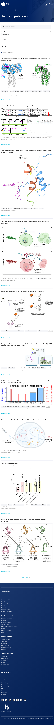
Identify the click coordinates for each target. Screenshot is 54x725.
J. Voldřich (15, 504)
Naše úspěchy (4, 658)
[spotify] (21, 700)
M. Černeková (16, 406)
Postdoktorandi (5, 645)
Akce (2, 675)
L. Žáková (40, 91)
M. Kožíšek (43, 367)
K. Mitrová (27, 91)
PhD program (4, 643)
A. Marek (3, 330)
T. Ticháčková (33, 91)
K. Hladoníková (16, 208)
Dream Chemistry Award (7, 681)
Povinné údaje (4, 607)
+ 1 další (49, 137)
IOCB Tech (3, 660)
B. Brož (8, 330)
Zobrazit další (24, 577)
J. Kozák (34, 367)
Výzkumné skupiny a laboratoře (8, 618)
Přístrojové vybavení (6, 622)
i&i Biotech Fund (5, 664)
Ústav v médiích (5, 603)
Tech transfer (4, 656)
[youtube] (17, 700)
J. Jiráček (38, 137)
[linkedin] (10, 700)
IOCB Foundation (5, 668)
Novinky (3, 677)
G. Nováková (21, 330)
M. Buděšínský (43, 504)
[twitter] (6, 700)
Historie (3, 598)
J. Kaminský (35, 208)
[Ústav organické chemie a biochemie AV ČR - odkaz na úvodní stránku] (5, 4)
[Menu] (52, 4)
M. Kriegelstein (14, 330)
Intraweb (3, 690)
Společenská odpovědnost (7, 605)
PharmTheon (4, 666)
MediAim (3, 628)
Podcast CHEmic (5, 684)
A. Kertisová (16, 91)
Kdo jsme (3, 594)
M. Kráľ (38, 367)
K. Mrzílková (4, 208)
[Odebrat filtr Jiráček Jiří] (8, 34)
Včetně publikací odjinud (8, 52)
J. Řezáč (27, 406)
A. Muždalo (9, 406)
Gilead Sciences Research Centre (9, 626)
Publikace (3, 620)
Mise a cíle (3, 596)
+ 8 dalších (4, 506)
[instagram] (14, 700)
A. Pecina (22, 406)
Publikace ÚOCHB (7, 50)
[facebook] (2, 700)
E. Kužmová (21, 504)
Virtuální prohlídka (5, 609)
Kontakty (3, 694)
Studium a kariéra (5, 639)
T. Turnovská (4, 564)
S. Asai (48, 504)
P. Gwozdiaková (35, 504)
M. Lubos (22, 91)
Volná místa (4, 641)
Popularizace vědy (5, 686)
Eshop (2, 688)
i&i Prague (3, 662)
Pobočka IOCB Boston (6, 611)
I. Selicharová (5, 91)
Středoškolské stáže (6, 647)
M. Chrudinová (46, 91)
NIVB (2, 632)
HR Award (3, 649)
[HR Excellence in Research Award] (6, 707)
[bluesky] (25, 700)
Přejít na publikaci (5, 99)
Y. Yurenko (4, 406)
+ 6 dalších (49, 278)
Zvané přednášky (5, 679)
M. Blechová (34, 330)
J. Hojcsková (28, 330)
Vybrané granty (5, 624)
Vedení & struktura (5, 601)
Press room (4, 692)
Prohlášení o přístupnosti (34, 718)
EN (46, 4)
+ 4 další (49, 367)
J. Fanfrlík (32, 406)
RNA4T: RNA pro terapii (6, 630)
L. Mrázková (4, 367)
